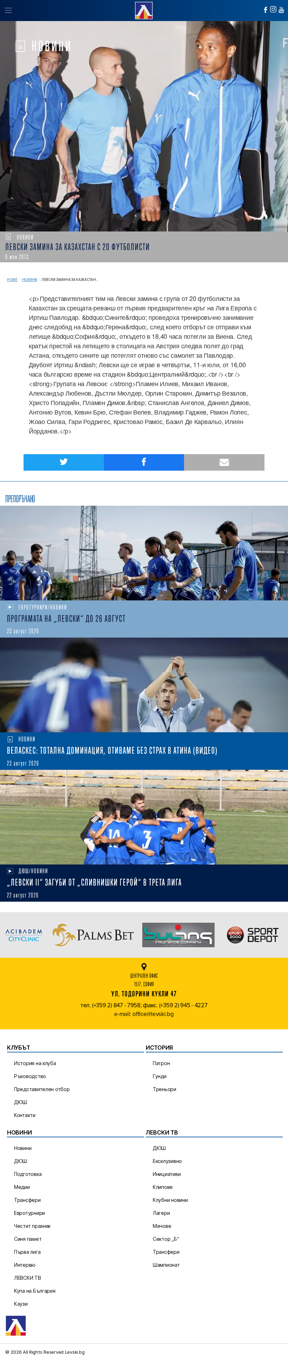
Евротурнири (29, 1213)
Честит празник (32, 1226)
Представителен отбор (42, 1089)
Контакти (24, 1115)
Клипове (163, 1187)
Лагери (161, 1213)
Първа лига (27, 1252)
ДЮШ (20, 1102)
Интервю (24, 1265)
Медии (22, 1187)
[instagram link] (273, 9)
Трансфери (27, 1200)
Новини (29, 280)
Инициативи (167, 1174)
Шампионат (166, 1265)
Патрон (161, 1063)
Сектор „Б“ (166, 1239)
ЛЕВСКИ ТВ (27, 1278)
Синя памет (27, 1239)
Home (12, 280)
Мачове (162, 1226)
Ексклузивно (167, 1161)
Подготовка (27, 1174)
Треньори (164, 1089)
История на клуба (35, 1063)
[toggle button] (8, 10)
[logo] (143, 9)
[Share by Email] (224, 462)
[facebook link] (265, 10)
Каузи (21, 1304)
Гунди (159, 1076)
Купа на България (34, 1291)
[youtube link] (281, 10)
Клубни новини (170, 1200)
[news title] (144, 553)
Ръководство (30, 1076)
